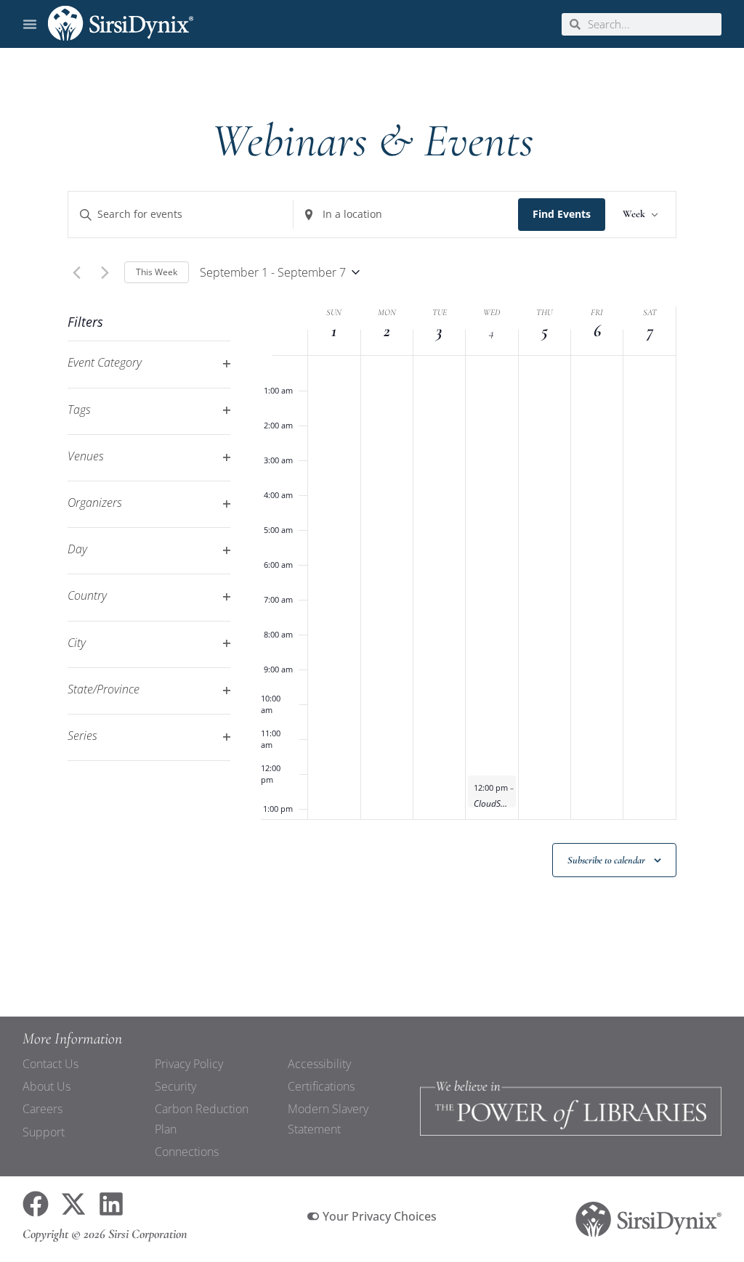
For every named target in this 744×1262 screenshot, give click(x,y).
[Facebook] (36, 1204)
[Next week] (104, 272)
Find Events (562, 214)
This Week (156, 272)
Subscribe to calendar (606, 860)
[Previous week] (76, 272)
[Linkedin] (111, 1204)
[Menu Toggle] (30, 24)
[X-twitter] (73, 1204)
